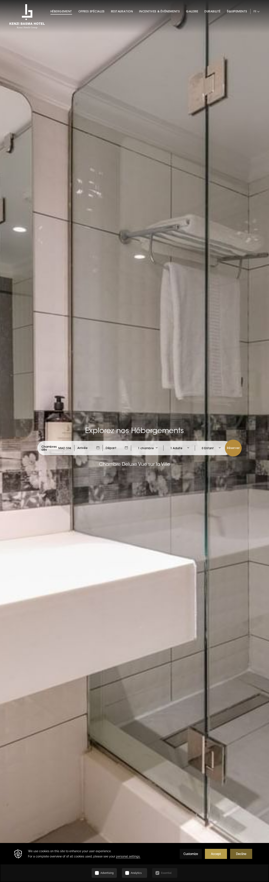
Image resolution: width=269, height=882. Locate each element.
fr (254, 11)
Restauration (122, 11)
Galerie (192, 11)
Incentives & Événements (159, 11)
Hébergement (61, 11)
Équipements (237, 11)
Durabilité (212, 11)
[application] (134, 862)
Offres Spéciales (91, 11)
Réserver (233, 448)
